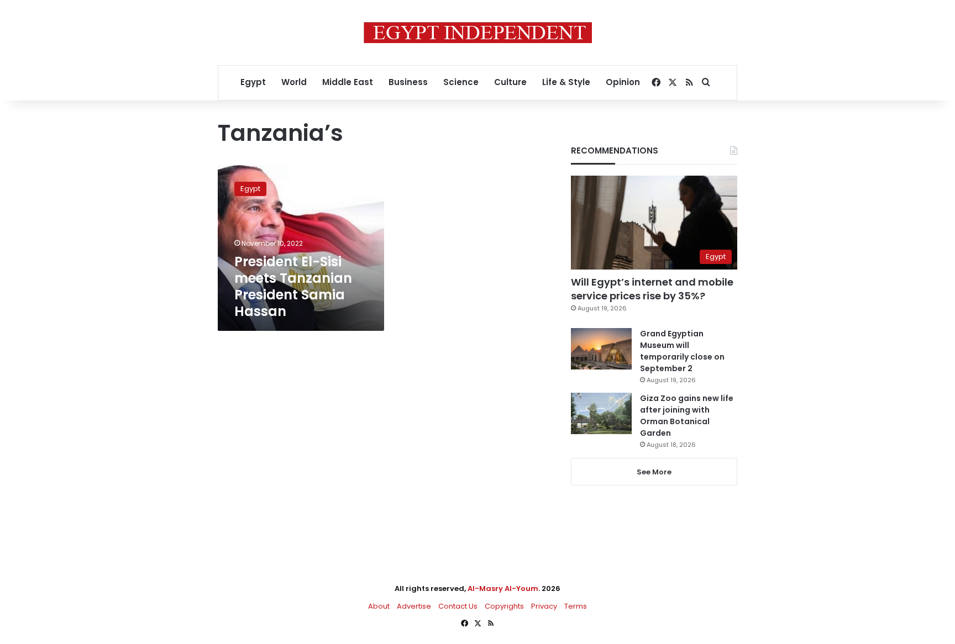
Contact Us (458, 606)
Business (408, 82)
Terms (575, 606)
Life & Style (566, 82)
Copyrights (504, 606)
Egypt (253, 82)
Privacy (544, 606)
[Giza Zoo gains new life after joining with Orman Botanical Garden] (601, 413)
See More (654, 472)
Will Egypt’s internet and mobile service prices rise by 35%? (652, 289)
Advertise (414, 606)
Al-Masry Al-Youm (503, 588)
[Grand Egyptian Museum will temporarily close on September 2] (601, 348)
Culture (510, 82)
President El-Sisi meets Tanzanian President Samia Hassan (293, 286)
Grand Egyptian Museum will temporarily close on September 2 (682, 351)
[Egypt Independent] (478, 32)
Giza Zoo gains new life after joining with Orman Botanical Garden (686, 416)
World (294, 82)
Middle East (347, 82)
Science (461, 82)
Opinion (623, 82)
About (379, 606)
